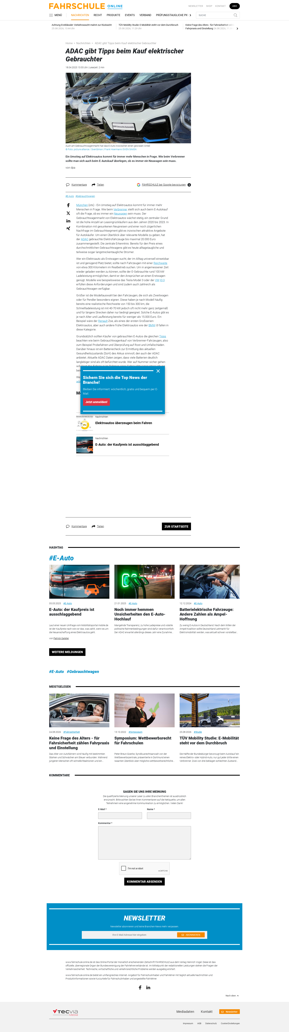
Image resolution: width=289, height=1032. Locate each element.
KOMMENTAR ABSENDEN (144, 881)
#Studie (198, 732)
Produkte (113, 15)
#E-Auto (61, 558)
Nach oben (231, 996)
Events (130, 15)
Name (150, 809)
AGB (199, 1023)
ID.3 (162, 280)
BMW (152, 325)
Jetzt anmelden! (96, 402)
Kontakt (220, 6)
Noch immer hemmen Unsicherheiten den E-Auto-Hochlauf (139, 614)
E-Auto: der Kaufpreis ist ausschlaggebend (71, 612)
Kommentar (104, 823)
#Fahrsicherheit (71, 732)
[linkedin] (148, 987)
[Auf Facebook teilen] (68, 205)
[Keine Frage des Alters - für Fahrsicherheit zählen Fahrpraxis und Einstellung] (79, 710)
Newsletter (195, 6)
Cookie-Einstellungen (230, 1023)
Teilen (100, 184)
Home (69, 43)
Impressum (188, 1023)
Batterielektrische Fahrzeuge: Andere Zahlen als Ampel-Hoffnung (206, 614)
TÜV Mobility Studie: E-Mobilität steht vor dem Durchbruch (209, 740)
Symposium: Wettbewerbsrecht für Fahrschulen (142, 740)
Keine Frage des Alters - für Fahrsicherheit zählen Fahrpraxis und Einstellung (79, 743)
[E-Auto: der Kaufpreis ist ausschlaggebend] (79, 582)
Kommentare (79, 184)
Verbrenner (120, 209)
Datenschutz (211, 1023)
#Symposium (135, 732)
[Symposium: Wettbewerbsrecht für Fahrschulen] (144, 710)
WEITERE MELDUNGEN (67, 652)
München (82, 205)
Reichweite (160, 263)
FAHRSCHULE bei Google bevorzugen (164, 184)
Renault (103, 321)
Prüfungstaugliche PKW (173, 15)
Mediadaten (185, 1012)
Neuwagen (120, 213)
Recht (98, 15)
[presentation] (237, 28)
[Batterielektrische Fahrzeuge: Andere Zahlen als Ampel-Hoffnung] (210, 582)
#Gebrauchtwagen (83, 671)
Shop (209, 6)
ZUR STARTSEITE (176, 526)
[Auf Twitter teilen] (68, 213)
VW (157, 280)
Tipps (162, 336)
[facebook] (140, 987)
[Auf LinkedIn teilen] (68, 220)
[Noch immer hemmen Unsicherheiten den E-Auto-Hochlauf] (144, 582)
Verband (145, 15)
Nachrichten (80, 15)
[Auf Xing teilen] (68, 228)
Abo (234, 6)
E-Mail (101, 809)
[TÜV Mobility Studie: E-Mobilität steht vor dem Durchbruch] (210, 710)
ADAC (84, 239)
